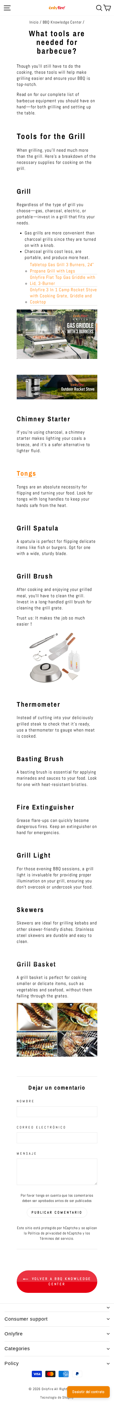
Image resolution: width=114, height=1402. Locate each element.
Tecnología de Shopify (57, 1397)
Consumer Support (26, 1319)
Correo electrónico (41, 1127)
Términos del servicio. (57, 1238)
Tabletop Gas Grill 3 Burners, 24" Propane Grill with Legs (62, 268)
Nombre (26, 1101)
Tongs (27, 473)
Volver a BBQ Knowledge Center (60, 1282)
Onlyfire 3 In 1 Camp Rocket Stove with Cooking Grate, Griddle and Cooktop (63, 296)
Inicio (34, 22)
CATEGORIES (17, 1348)
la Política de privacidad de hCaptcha (53, 1233)
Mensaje (27, 1153)
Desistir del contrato (88, 1391)
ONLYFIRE (14, 1333)
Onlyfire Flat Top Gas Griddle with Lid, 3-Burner (62, 280)
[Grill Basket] (57, 1030)
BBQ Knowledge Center (62, 22)
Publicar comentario (57, 1212)
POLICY (12, 1363)
